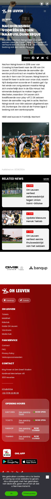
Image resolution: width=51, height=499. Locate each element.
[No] (47, 477)
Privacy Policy (8, 353)
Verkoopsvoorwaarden (12, 357)
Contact (6, 345)
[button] (45, 11)
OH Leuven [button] (8, 309)
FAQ (4, 349)
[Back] (3, 19)
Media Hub (7, 334)
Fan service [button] (9, 340)
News (9, 19)
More (46, 179)
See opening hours (24, 413)
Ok (11, 493)
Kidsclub (5, 322)
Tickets (5, 314)
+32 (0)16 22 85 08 (10, 393)
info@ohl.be (7, 389)
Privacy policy (29, 493)
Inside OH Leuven (10, 326)
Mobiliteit (6, 318)
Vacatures (6, 330)
